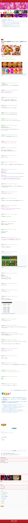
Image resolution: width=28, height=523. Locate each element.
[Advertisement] (14, 32)
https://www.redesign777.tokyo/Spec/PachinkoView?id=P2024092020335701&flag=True (12, 173)
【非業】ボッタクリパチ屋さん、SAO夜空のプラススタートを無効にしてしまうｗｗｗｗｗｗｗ (11, 411)
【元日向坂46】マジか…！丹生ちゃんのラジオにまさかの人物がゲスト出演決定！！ (10, 22)
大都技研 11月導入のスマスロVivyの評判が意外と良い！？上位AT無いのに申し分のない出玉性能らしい (12, 404)
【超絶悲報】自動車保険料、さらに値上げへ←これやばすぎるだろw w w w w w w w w (11, 25)
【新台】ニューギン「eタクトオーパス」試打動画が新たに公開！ (9, 408)
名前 (1, 438)
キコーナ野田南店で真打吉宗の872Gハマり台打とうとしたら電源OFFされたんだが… (10, 26)
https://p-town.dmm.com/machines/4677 (8, 313)
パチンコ (2, 431)
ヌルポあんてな (3, 494)
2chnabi (2, 501)
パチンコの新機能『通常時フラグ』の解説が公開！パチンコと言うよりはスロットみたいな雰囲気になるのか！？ (13, 410)
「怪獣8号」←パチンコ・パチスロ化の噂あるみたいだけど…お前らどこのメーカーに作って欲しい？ (12, 409)
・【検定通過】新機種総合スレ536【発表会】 (20, 390)
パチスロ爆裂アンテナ (4, 492)
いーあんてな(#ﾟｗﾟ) (4, 496)
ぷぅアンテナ (3, 499)
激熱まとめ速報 (14, 520)
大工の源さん (11, 432)
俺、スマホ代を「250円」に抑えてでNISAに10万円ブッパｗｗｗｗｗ (9, 405)
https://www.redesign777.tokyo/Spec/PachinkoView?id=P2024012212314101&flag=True (12, 176)
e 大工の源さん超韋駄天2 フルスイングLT (6, 432)
